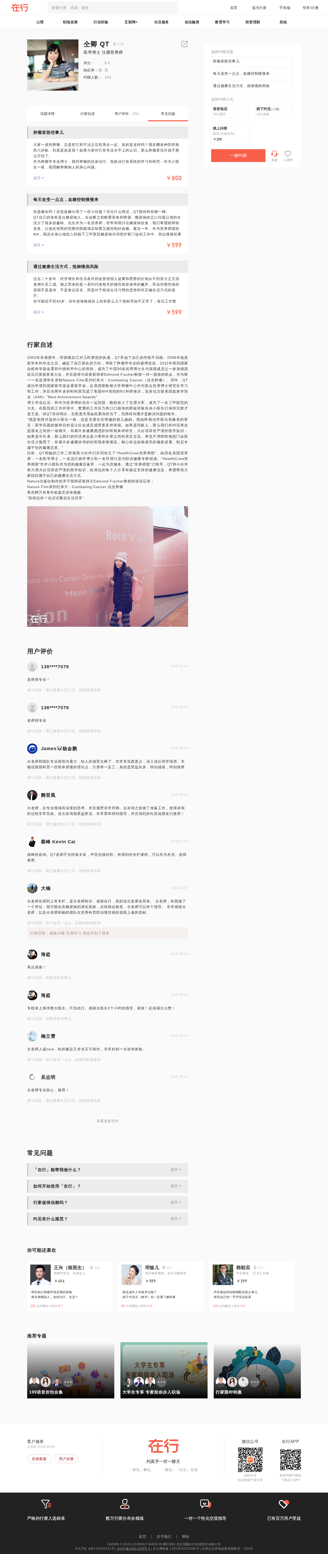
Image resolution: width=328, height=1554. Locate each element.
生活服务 (161, 22)
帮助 (185, 1536)
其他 (283, 22)
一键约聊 (238, 155)
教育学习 (222, 22)
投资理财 (252, 22)
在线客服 (39, 1459)
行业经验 (101, 22)
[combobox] (113, 8)
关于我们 (164, 1536)
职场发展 (70, 22)
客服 (274, 160)
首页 (234, 8)
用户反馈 (66, 1459)
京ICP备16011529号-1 (133, 1548)
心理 (40, 22)
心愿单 (288, 160)
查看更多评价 (108, 1121)
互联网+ (131, 22)
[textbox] (113, 8)
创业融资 (192, 22)
